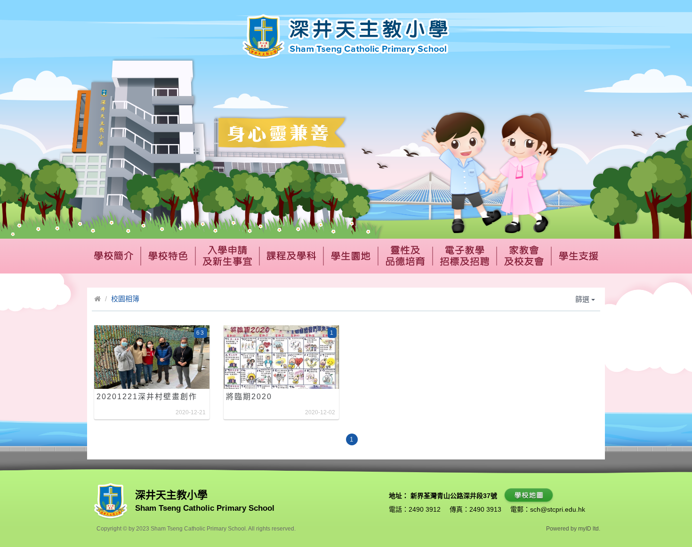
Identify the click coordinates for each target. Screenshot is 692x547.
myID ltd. (589, 528)
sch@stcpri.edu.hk (557, 509)
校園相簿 (125, 299)
